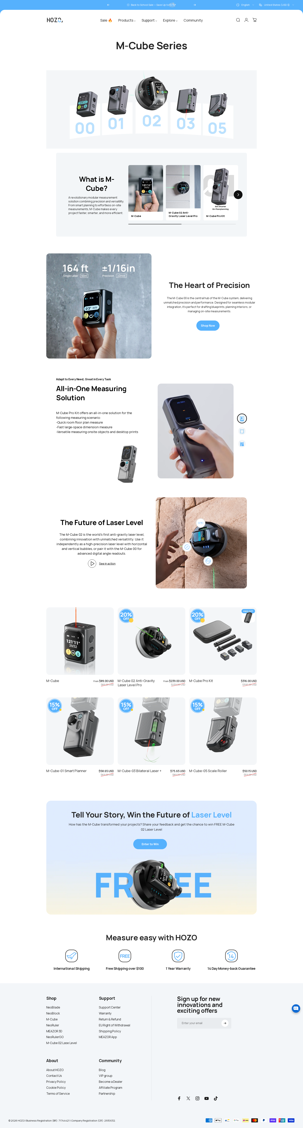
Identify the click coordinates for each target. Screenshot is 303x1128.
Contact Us (54, 1076)
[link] (71, 956)
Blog (102, 1070)
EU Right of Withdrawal (114, 1025)
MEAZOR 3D (54, 1031)
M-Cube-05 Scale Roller (208, 770)
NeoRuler (52, 1025)
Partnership (107, 1094)
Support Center (110, 1007)
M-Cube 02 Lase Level (61, 1043)
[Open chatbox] (296, 1008)
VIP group (105, 1076)
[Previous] (108, 5)
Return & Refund (110, 1019)
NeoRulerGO (55, 1037)
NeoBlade (53, 1007)
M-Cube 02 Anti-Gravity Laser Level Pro (136, 682)
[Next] (194, 5)
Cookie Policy (56, 1088)
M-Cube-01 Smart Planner (66, 770)
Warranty (105, 1013)
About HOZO (55, 1070)
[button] (128, 194)
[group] (145, 192)
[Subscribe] (224, 1023)
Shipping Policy (110, 1031)
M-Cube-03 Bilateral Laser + (139, 770)
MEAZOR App (108, 1037)
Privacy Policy (56, 1082)
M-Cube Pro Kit (201, 680)
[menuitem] (106, 19)
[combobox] (245, 5)
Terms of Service (58, 1094)
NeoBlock (53, 1013)
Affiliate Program (110, 1088)
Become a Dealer (110, 1082)
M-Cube (52, 680)
